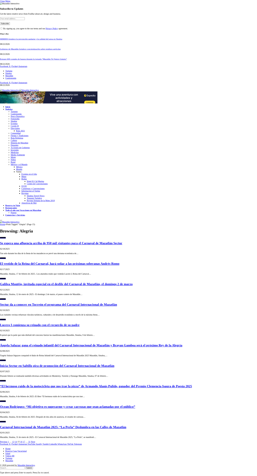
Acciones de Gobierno (20, 148)
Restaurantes (11, 208)
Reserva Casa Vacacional (16, 451)
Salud (7, 453)
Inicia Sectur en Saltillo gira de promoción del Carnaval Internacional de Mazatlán (57, 365)
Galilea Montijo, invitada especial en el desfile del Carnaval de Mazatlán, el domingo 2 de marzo (66, 284)
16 (21, 442)
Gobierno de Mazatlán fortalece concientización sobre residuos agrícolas (30, 49)
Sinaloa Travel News (35, 196)
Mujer (13, 157)
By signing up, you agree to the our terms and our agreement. (35, 28)
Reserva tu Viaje (12, 205)
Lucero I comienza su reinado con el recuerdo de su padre (40, 325)
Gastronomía (10, 78)
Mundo (19, 169)
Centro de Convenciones (37, 184)
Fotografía (15, 119)
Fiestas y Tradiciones (19, 135)
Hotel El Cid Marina (35, 181)
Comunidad (16, 133)
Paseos (13, 212)
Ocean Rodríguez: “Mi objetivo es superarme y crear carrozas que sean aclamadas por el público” (67, 406)
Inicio (7, 107)
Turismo (8, 71)
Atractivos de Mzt (29, 203)
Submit (29, 468)
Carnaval (3, 237)
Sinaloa (8, 73)
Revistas (25, 193)
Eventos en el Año (29, 174)
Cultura (14, 140)
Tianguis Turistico (34, 198)
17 (24, 442)
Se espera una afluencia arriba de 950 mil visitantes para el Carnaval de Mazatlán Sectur (61, 243)
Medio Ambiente (18, 155)
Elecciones (15, 128)
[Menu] (1, 220)
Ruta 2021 (20, 131)
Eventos (14, 123)
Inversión (15, 150)
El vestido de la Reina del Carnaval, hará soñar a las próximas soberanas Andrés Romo (59, 263)
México (19, 167)
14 (16, 442)
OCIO (24, 186)
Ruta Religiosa (17, 138)
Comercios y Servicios (15, 215)
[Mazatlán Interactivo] (19, 90)
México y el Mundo (19, 164)
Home (8, 449)
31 (29, 442)
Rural (13, 162)
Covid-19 (15, 126)
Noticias (9, 109)
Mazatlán (9, 76)
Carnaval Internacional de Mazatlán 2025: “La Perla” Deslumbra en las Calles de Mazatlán (63, 427)
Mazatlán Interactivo (26, 465)
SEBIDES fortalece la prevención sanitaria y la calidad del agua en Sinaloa (31, 39)
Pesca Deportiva (17, 116)
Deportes (14, 145)
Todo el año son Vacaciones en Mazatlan (23, 210)
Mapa (23, 176)
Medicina (15, 152)
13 (13, 442)
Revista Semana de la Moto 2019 (41, 200)
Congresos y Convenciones (33, 188)
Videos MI (9, 456)
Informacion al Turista (30, 191)
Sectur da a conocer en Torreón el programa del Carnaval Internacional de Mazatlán (58, 304)
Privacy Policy (52, 28)
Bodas (24, 179)
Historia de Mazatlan (19, 143)
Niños (13, 160)
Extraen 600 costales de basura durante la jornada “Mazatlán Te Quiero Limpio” (33, 59)
